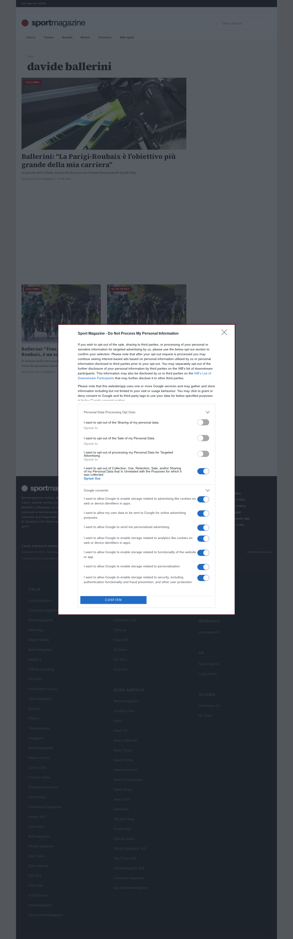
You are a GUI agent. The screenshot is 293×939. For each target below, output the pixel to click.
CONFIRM (113, 600)
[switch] (203, 422)
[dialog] (146, 469)
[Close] (225, 333)
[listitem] (146, 412)
